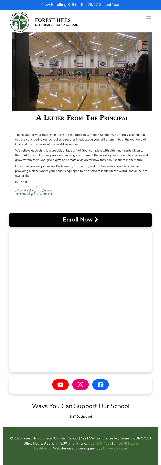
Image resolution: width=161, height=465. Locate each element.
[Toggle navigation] (148, 18)
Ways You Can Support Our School (80, 406)
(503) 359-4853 (99, 443)
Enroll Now (78, 220)
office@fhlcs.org (126, 443)
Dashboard (42, 448)
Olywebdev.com (115, 448)
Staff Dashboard (80, 416)
